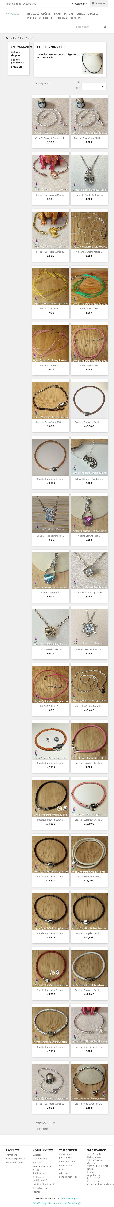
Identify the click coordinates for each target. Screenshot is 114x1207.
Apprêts (75, 18)
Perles (31, 18)
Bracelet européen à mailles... (89, 138)
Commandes (65, 1165)
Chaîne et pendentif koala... (50, 535)
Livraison (37, 1154)
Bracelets (16, 67)
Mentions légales (41, 1158)
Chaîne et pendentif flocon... (89, 649)
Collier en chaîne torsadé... (89, 706)
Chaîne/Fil (46, 18)
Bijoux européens (39, 13)
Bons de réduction (68, 1176)
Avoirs (62, 1169)
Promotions (11, 1154)
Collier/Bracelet (88, 13)
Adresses (63, 1173)
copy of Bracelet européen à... (50, 138)
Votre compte (68, 1150)
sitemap (37, 1191)
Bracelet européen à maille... (50, 195)
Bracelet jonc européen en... (89, 1047)
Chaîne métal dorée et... (51, 649)
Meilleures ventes (14, 1162)
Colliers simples (15, 54)
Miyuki (68, 13)
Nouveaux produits (15, 1158)
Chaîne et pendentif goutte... (89, 195)
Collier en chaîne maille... (89, 251)
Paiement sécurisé (42, 1166)
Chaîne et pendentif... (89, 535)
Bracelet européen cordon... (89, 422)
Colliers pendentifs (17, 61)
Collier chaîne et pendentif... (89, 479)
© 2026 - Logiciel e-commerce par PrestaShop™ (57, 1203)
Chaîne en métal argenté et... (89, 592)
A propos (37, 1162)
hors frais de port (69, 1198)
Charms (62, 18)
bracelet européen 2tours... (89, 876)
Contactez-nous (40, 1188)
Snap (57, 13)
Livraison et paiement (43, 1184)
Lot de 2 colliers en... (50, 308)
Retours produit (67, 1161)
